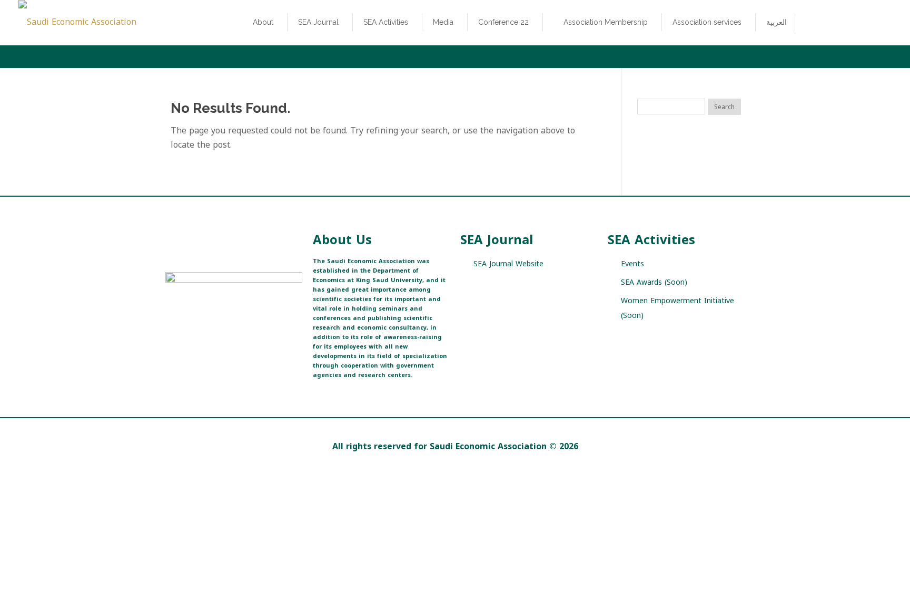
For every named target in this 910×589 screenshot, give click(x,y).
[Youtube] (227, 335)
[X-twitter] (172, 335)
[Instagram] (208, 335)
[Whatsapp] (264, 335)
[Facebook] (190, 335)
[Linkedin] (245, 335)
